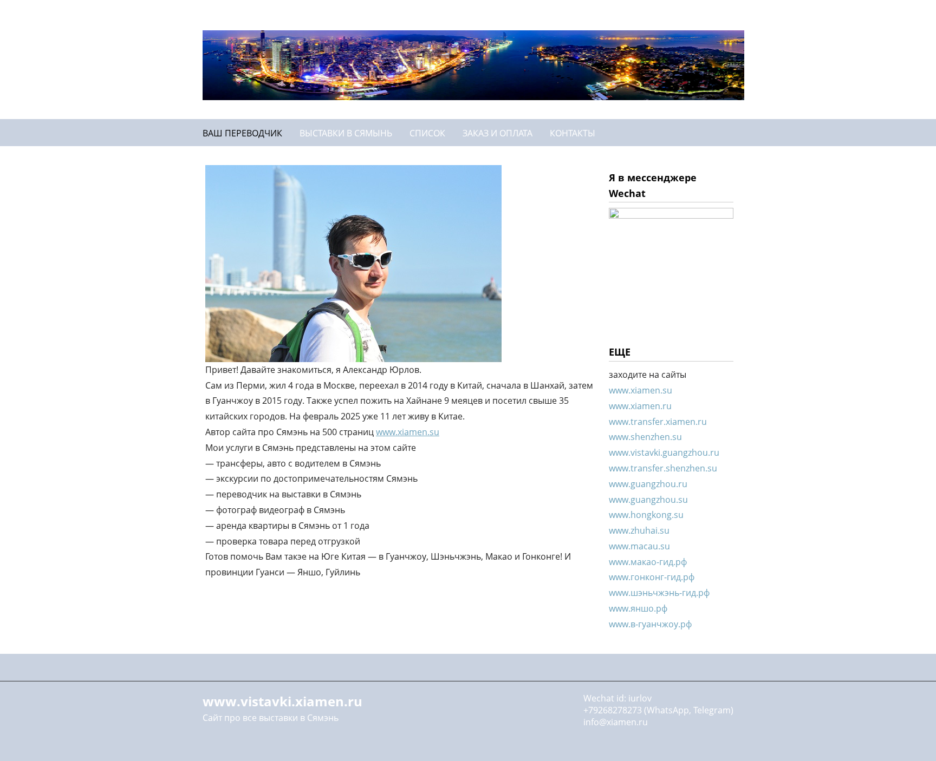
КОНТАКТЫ (572, 133)
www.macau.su (639, 546)
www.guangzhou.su (648, 500)
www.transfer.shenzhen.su (663, 468)
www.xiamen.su (407, 432)
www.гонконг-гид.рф (651, 577)
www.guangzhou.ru (648, 484)
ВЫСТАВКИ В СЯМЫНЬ (346, 133)
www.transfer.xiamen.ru (658, 422)
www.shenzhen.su (645, 437)
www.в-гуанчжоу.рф (650, 624)
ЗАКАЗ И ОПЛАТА (497, 133)
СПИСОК (427, 133)
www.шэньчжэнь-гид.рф (659, 593)
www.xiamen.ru (640, 406)
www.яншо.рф (638, 608)
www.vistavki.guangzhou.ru (664, 452)
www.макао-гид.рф (648, 562)
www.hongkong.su (646, 515)
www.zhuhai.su (639, 530)
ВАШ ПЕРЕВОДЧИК (242, 133)
